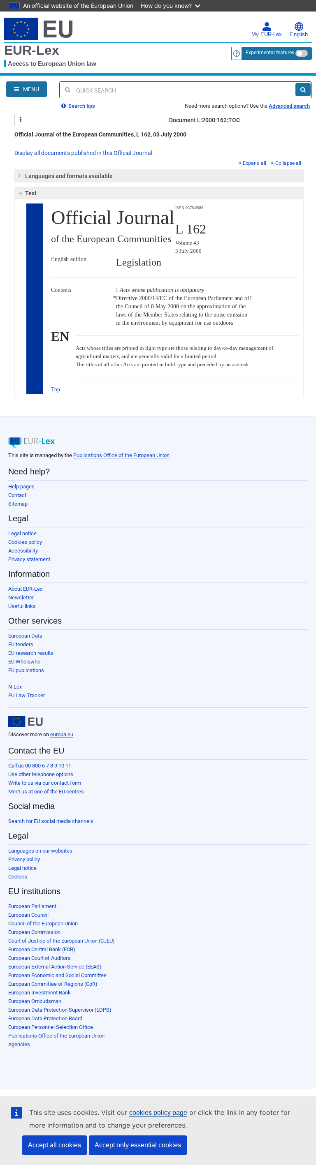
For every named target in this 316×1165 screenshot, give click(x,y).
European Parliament (32, 906)
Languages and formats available (69, 176)
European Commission (34, 932)
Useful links (22, 606)
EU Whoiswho (24, 662)
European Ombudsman (34, 1001)
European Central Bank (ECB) (41, 949)
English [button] (299, 34)
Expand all (254, 163)
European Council (28, 915)
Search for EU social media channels (50, 821)
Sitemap (18, 504)
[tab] (159, 176)
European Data (25, 636)
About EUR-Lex (25, 589)
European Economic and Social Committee (57, 975)
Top (55, 389)
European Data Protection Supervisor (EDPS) (60, 1010)
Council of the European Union (43, 923)
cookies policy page (158, 1112)
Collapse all (288, 163)
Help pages (21, 486)
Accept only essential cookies (138, 1145)
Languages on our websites (40, 851)
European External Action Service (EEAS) (55, 967)
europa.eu (61, 734)
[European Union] (25, 722)
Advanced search (289, 106)
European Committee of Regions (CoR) (53, 984)
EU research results (30, 653)
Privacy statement (29, 559)
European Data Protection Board (45, 1018)
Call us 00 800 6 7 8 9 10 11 (39, 766)
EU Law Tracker (26, 695)
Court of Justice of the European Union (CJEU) (61, 941)
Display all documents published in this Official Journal (83, 153)
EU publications (26, 670)
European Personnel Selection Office (50, 1027)
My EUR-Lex (266, 34)
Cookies (17, 877)
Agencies (19, 1044)
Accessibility (23, 551)
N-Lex (15, 687)
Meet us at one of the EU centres (46, 791)
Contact (17, 495)
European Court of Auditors (39, 958)
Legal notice (22, 533)
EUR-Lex (31, 50)
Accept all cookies (54, 1145)
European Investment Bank (39, 992)
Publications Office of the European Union (121, 455)
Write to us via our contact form (44, 783)
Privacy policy (24, 859)
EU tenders (20, 644)
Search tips (81, 106)
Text (31, 193)
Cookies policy (25, 542)
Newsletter (21, 597)
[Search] (303, 89)
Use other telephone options (40, 774)
